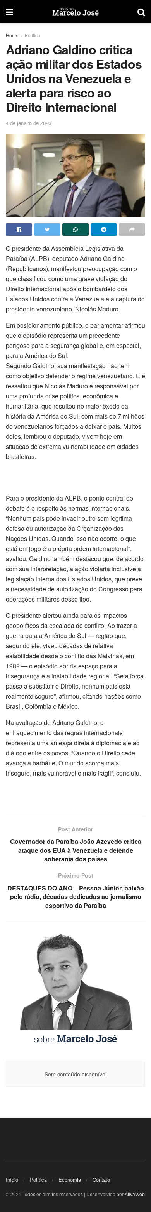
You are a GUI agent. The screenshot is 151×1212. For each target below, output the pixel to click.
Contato (101, 1179)
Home (12, 35)
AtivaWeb (135, 1194)
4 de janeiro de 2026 (28, 123)
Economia (69, 1179)
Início (12, 1179)
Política (32, 35)
